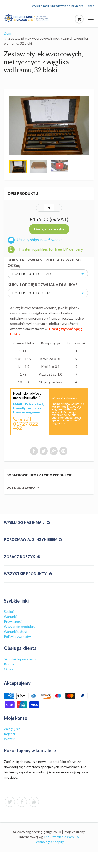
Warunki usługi (15, 631)
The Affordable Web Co (61, 837)
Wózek (9, 739)
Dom (7, 33)
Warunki (10, 616)
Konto (9, 664)
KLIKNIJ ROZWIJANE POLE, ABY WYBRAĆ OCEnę (45, 263)
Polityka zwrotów (17, 636)
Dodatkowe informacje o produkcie (39, 475)
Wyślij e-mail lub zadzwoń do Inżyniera (57, 6)
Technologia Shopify (49, 842)
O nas (90, 6)
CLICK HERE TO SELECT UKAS (30, 293)
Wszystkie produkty (19, 626)
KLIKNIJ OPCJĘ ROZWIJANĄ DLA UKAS (43, 284)
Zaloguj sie (12, 729)
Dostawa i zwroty (23, 487)
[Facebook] (22, 802)
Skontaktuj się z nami (20, 659)
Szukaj (9, 611)
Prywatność (13, 621)
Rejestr (9, 734)
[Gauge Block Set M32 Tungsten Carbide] (49, 125)
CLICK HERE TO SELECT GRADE (31, 274)
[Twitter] (10, 802)
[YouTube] (34, 802)
